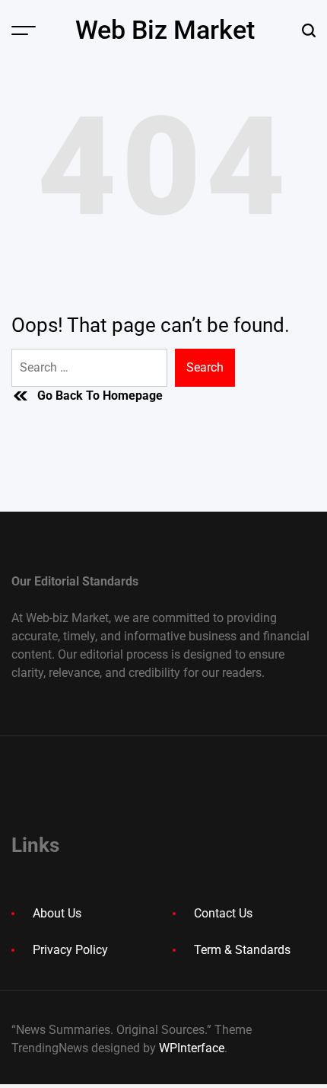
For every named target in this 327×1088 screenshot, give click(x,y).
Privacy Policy (70, 950)
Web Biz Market (165, 30)
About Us (57, 913)
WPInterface (191, 1048)
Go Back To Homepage (100, 395)
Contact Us (223, 913)
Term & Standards (242, 950)
